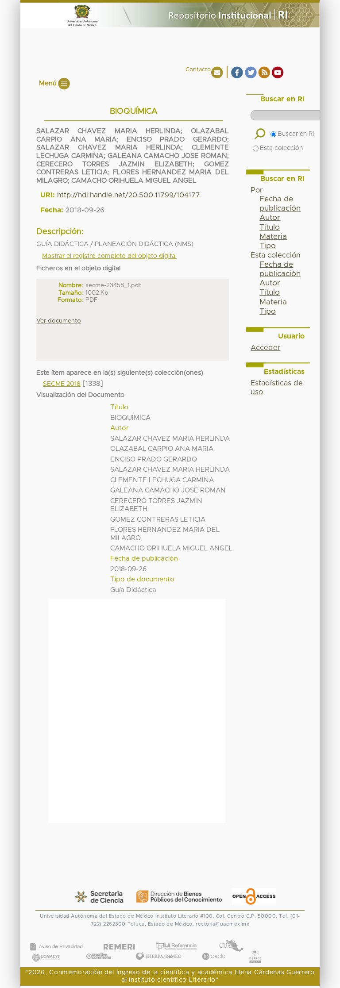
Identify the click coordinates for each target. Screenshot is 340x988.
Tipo (267, 246)
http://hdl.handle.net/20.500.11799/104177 (128, 195)
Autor (269, 218)
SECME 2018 (62, 384)
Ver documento (58, 321)
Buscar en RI (296, 134)
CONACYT (46, 949)
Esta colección (281, 148)
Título (269, 227)
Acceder (265, 347)
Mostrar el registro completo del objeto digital (109, 256)
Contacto (198, 70)
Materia (273, 237)
